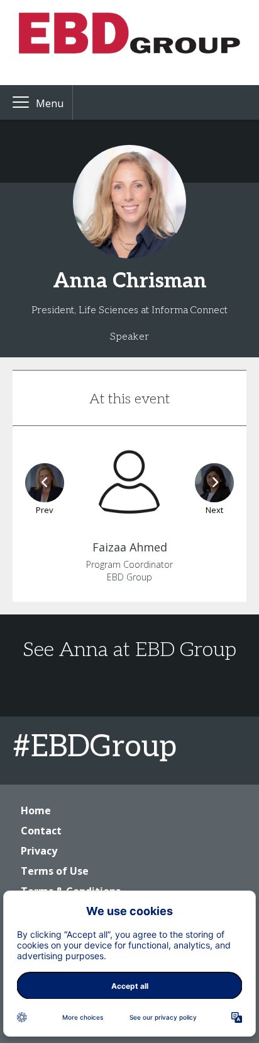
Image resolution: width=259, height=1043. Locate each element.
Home (36, 810)
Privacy (39, 851)
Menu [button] (49, 103)
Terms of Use (55, 871)
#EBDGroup (95, 747)
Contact (41, 831)
